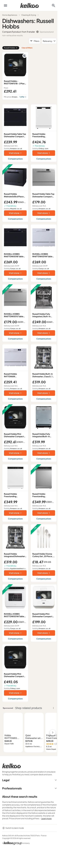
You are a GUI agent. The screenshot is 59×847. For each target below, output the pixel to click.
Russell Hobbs (9, 48)
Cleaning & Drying (28, 15)
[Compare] (24, 55)
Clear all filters (27, 48)
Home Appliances (9, 15)
